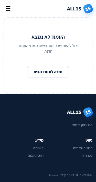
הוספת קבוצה (35, 155)
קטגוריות (87, 155)
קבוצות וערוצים (82, 148)
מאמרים (38, 148)
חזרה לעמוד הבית (48, 71)
